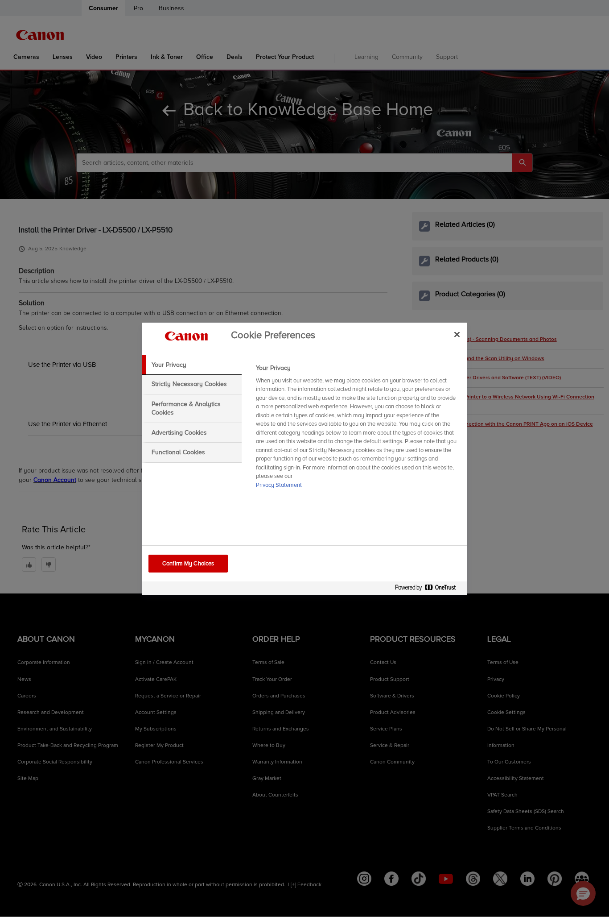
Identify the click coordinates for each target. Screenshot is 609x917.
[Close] (457, 334)
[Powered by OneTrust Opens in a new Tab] (429, 589)
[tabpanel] (357, 429)
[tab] (192, 365)
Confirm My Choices (188, 563)
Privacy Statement (279, 485)
